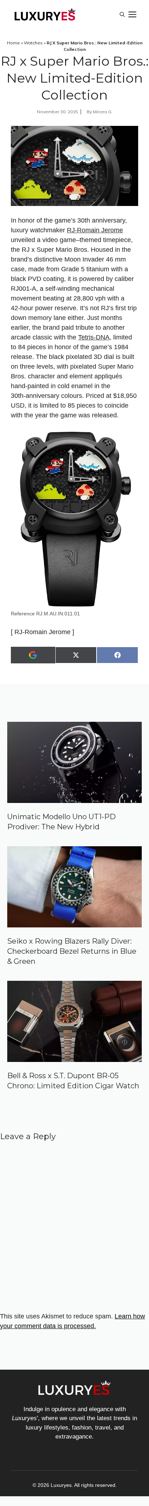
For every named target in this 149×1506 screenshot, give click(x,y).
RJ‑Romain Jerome (95, 230)
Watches (33, 42)
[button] (122, 14)
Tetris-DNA (94, 337)
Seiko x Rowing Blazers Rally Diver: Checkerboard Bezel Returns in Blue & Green (71, 951)
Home (13, 42)
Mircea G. (102, 111)
